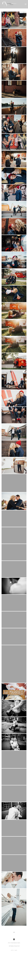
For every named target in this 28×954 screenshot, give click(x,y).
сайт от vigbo (14, 950)
